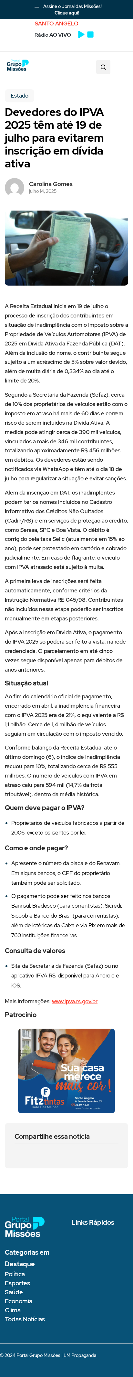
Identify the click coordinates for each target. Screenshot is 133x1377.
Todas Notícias (25, 1319)
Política (15, 1274)
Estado (19, 95)
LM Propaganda (80, 1355)
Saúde (14, 1292)
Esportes (17, 1283)
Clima (13, 1310)
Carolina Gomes (51, 184)
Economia (18, 1301)
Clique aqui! (67, 13)
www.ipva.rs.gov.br (74, 1001)
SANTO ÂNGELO (56, 23)
